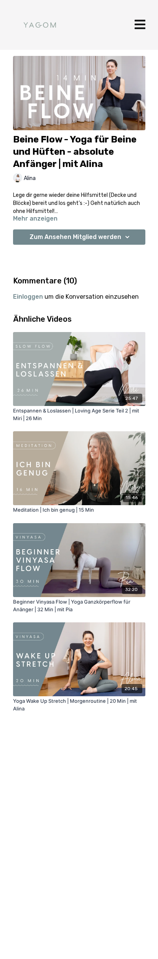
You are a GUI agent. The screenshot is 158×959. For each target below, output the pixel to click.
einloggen (28, 296)
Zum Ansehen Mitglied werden (75, 237)
